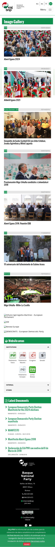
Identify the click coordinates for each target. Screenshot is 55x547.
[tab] (27, 347)
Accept (27, 544)
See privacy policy (38, 541)
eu (37, 3)
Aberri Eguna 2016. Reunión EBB (17, 223)
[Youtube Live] (30, 525)
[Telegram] (26, 525)
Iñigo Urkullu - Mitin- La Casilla (17, 305)
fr (46, 3)
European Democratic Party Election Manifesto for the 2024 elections (25, 408)
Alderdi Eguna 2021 (12, 99)
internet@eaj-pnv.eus (28, 502)
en (51, 3)
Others (9, 390)
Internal (9, 385)
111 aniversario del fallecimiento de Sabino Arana (24, 264)
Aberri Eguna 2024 (12, 59)
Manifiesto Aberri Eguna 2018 (22, 439)
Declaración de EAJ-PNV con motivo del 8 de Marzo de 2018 (28, 449)
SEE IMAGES (15, 52)
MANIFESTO (13, 430)
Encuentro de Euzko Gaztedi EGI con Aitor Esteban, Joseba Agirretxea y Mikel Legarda (25, 142)
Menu (43, 9)
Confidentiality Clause (28, 518)
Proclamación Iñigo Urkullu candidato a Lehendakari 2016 (26, 183)
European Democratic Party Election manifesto (25, 420)
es (42, 3)
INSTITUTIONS (11, 347)
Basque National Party (27, 476)
